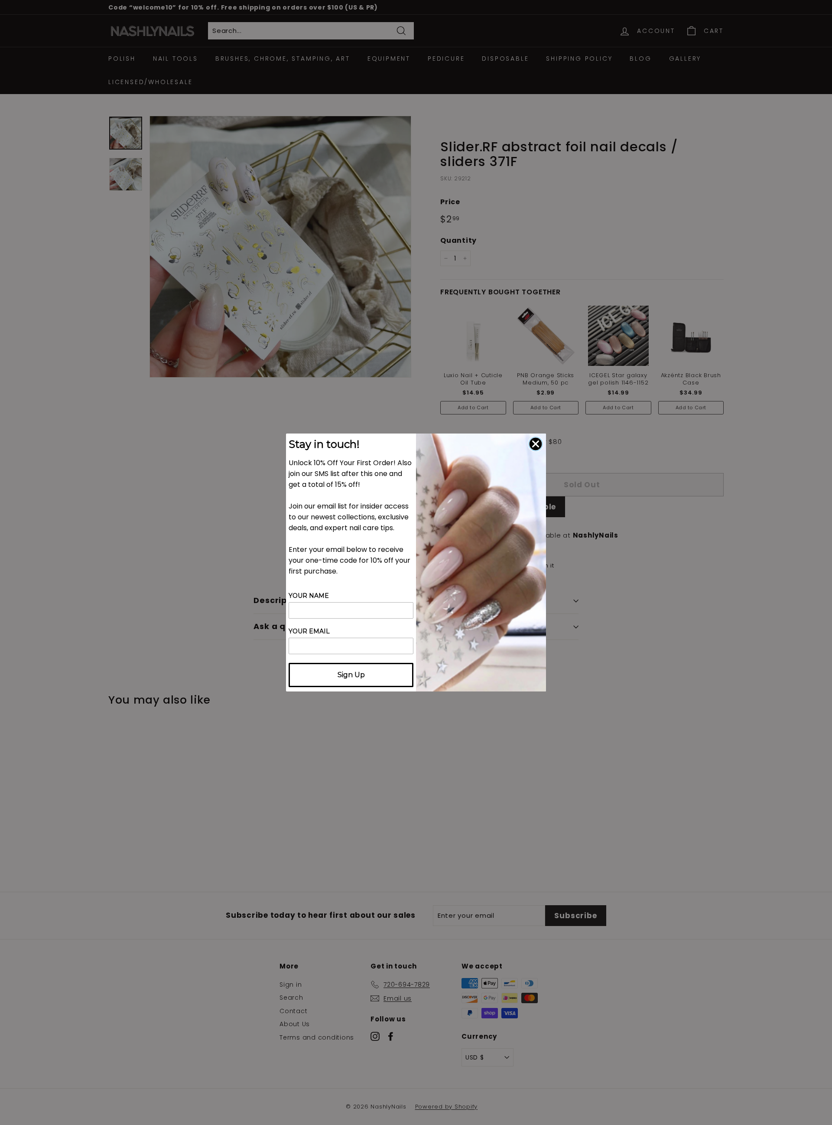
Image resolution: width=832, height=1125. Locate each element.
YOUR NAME (309, 596)
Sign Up (351, 675)
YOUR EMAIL (309, 631)
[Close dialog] (536, 444)
